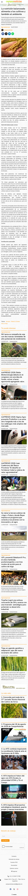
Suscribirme (5, 840)
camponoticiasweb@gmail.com (14, 884)
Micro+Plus (4, 323)
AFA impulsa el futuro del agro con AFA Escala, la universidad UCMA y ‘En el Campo (12, 779)
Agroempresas (5, 27)
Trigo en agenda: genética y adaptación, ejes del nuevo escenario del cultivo (12, 650)
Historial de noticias (14, 859)
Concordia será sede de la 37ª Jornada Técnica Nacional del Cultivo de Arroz (13, 699)
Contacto (14, 856)
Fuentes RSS (14, 862)
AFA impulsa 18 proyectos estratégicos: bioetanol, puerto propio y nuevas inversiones (14, 807)
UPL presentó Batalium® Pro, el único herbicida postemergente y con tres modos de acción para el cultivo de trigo (13, 562)
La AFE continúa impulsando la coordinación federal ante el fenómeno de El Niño (14, 751)
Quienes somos (14, 868)
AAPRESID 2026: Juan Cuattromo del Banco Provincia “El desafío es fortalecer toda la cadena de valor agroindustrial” (13, 468)
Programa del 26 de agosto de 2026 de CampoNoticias (13, 725)
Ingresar (14, 871)
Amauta (8, 321)
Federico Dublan (15, 321)
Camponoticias (8, 30)
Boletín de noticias (8, 831)
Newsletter (14, 865)
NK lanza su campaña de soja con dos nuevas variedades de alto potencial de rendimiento (13, 336)
